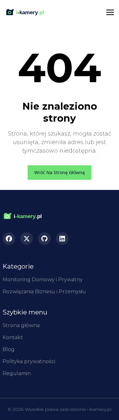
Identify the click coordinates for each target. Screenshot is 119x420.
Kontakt (13, 337)
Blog (9, 349)
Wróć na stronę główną (59, 172)
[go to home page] (27, 216)
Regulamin (17, 373)
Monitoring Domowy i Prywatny (43, 280)
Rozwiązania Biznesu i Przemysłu (44, 292)
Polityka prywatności (29, 361)
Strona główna (21, 325)
